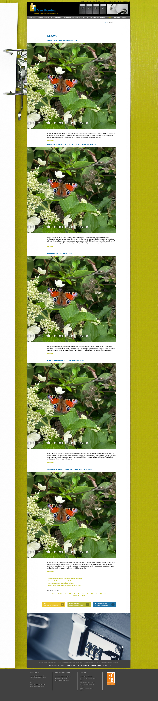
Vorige (60, 593)
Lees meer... (51, 140)
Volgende (76, 595)
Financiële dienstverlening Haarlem (87, 689)
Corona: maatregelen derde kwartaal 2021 (61, 583)
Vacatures (126, 1)
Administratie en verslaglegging (50, 17)
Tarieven (82, 1)
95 (96, 593)
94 (92, 593)
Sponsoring (112, 1)
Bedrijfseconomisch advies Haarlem (87, 685)
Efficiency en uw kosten (96, 17)
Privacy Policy (91, 1)
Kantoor (32, 17)
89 (70, 593)
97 (105, 593)
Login (124, 17)
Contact (117, 17)
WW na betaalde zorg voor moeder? (59, 581)
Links (119, 1)
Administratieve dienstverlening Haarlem (88, 679)
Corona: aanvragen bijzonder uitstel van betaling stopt (65, 585)
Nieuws (109, 17)
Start (53, 593)
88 (65, 593)
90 (74, 593)
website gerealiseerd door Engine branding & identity (101, 662)
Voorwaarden (102, 1)
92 (83, 593)
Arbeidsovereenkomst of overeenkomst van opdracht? (65, 578)
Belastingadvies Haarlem (86, 676)
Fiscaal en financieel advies (74, 17)
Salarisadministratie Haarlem (87, 682)
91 (79, 593)
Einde (83, 595)
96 (101, 593)
